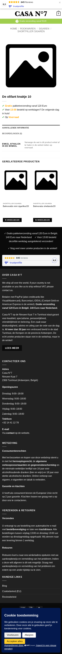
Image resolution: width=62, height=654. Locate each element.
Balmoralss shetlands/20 (44, 206)
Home (13, 28)
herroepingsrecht (22, 461)
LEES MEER (12, 348)
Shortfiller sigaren (31, 31)
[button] (6, 13)
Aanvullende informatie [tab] (15, 128)
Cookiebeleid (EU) (11, 591)
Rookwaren (28, 28)
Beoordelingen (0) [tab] (12, 133)
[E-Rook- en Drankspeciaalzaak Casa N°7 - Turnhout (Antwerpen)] (31, 13)
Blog (4, 586)
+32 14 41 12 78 (10, 422)
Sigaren (44, 28)
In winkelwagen (12, 220)
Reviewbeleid (9, 597)
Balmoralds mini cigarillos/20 (16, 206)
